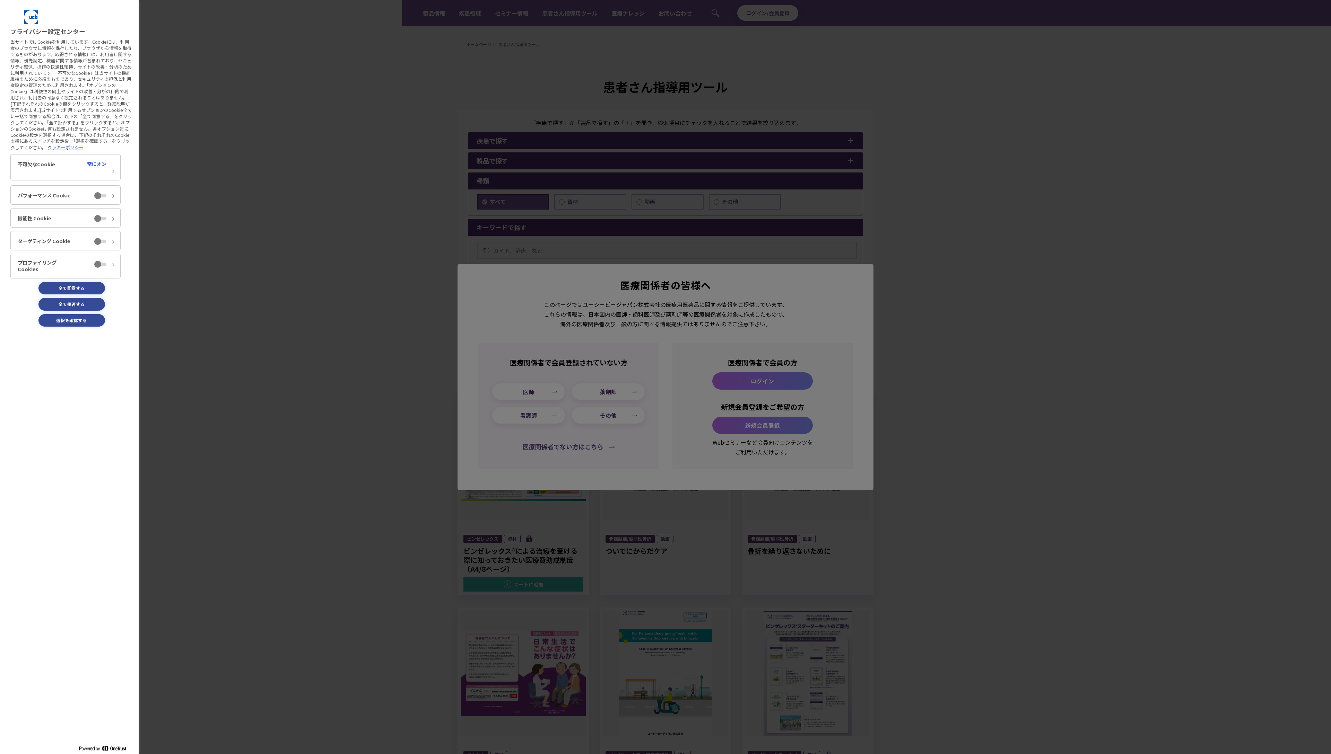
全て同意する (72, 288)
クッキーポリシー (65, 147)
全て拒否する (72, 304)
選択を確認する (71, 320)
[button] (65, 167)
